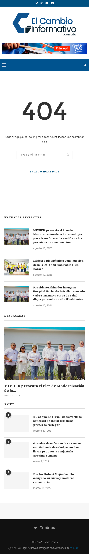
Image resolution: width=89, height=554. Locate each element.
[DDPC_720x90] (44, 44)
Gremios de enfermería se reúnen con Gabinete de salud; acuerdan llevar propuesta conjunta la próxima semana (57, 450)
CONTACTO (51, 541)
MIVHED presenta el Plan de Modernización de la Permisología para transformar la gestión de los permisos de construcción (57, 236)
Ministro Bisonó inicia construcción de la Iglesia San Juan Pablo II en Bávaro (58, 265)
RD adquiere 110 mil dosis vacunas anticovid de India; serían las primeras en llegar (57, 421)
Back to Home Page (44, 171)
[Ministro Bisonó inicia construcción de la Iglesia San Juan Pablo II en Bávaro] (16, 267)
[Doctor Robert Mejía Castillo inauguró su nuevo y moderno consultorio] (16, 480)
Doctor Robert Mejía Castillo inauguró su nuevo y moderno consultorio (54, 478)
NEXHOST (75, 548)
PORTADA (36, 541)
